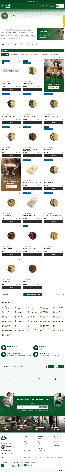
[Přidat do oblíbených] (20, 61)
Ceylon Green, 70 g (6, 149)
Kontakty (39, 438)
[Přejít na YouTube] (8, 453)
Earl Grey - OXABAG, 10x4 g (29, 215)
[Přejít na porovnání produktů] (47, 6)
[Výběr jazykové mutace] (43, 6)
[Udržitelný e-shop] (18, 465)
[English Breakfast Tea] (32, 135)
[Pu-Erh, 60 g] (32, 267)
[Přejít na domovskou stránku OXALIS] (8, 6)
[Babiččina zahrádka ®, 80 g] (32, 234)
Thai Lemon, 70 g (6, 281)
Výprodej (26, 448)
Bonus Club (56, 441)
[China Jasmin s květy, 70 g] (11, 102)
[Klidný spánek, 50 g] (54, 234)
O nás (39, 440)
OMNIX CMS (36, 470)
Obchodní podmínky (38, 457)
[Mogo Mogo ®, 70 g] (54, 135)
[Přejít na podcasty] (11, 453)
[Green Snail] (54, 102)
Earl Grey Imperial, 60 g (7, 248)
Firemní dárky (27, 450)
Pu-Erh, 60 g (25, 281)
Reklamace (56, 440)
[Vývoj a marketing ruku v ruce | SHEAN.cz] (61, 470)
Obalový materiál (41, 447)
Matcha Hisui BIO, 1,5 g (7, 83)
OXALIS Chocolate (42, 448)
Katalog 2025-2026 (42, 450)
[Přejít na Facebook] (2, 453)
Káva (25, 440)
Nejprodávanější (14, 54)
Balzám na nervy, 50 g (7, 215)
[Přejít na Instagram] (5, 453)
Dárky (25, 443)
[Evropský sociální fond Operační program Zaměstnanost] (29, 465)
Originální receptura (12, 346)
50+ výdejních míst (44, 353)
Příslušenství (26, 447)
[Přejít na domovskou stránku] (4, 438)
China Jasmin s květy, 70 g (8, 116)
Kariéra (39, 443)
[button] (1, 1)
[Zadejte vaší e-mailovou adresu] (32, 407)
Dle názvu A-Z (45, 54)
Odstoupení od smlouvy (59, 447)
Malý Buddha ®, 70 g (28, 83)
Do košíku (11, 89)
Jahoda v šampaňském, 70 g (29, 116)
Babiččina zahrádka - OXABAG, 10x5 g (32, 182)
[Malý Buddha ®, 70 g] (32, 69)
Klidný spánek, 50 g (48, 248)
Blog (39, 441)
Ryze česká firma (43, 346)
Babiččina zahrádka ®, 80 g (29, 248)
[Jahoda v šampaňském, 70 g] (32, 102)
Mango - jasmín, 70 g (49, 182)
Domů (2, 24)
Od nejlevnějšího (35, 54)
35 (63, 294)
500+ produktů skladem (13, 353)
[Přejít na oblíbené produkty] (50, 6)
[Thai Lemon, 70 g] (11, 267)
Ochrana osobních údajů (50, 457)
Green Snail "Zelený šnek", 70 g (51, 116)
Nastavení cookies (28, 457)
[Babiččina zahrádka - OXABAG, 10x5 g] (32, 168)
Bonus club (43, 31)
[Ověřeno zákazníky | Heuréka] (22, 465)
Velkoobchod (57, 443)
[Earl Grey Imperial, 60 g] (11, 234)
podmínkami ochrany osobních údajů (41, 410)
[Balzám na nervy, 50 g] (11, 201)
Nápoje (25, 445)
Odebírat (43, 407)
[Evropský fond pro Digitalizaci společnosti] (8, 465)
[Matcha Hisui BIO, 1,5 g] (11, 69)
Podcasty (40, 445)
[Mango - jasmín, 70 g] (54, 168)
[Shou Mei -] (54, 201)
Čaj (25, 438)
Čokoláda (26, 441)
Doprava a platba (57, 438)
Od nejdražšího (24, 54)
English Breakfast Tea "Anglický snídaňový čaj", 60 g (30, 150)
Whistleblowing (61, 457)
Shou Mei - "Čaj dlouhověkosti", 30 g (52, 215)
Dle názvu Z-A (54, 54)
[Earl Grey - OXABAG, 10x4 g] (32, 201)
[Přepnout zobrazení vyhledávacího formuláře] (40, 6)
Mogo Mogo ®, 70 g (48, 149)
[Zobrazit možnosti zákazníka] (53, 6)
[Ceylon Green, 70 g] (11, 135)
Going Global (57, 445)
